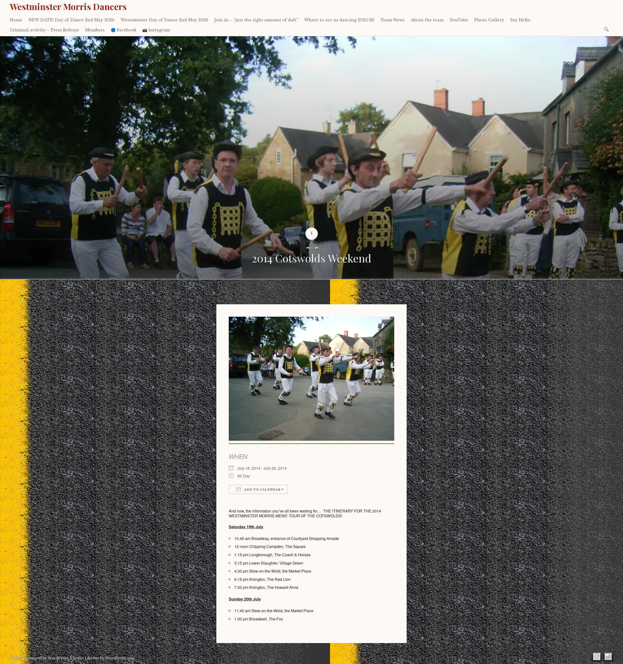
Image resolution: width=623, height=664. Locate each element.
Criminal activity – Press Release (44, 29)
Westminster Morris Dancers (68, 6)
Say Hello (520, 20)
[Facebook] (597, 658)
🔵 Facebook (123, 29)
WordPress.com (120, 658)
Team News (392, 20)
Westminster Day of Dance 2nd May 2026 (164, 20)
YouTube (459, 20)
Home (16, 20)
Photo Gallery (489, 20)
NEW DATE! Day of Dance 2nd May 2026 (71, 20)
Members (95, 29)
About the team (427, 20)
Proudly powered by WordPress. (39, 658)
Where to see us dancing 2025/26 (339, 20)
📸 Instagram (156, 29)
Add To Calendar (261, 489)
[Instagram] (608, 658)
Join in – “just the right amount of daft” (256, 20)
